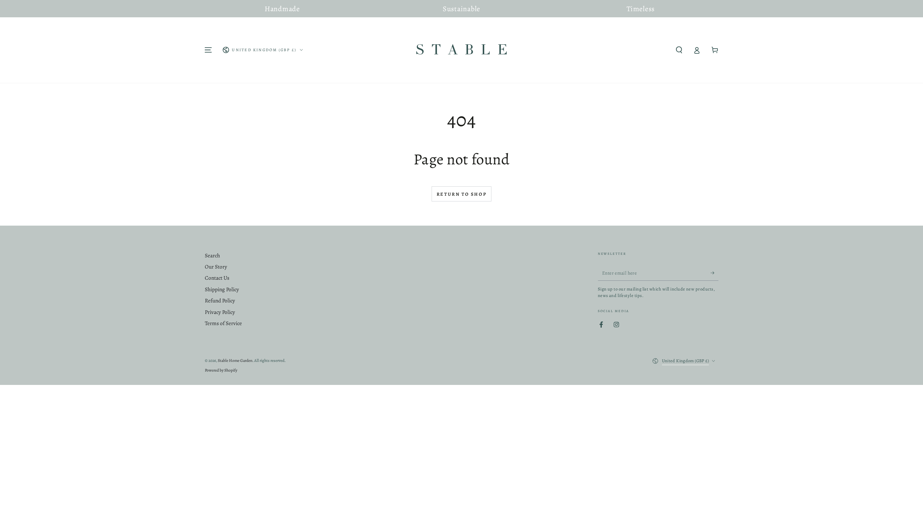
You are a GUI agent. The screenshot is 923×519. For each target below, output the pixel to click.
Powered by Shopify (221, 370)
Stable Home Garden (235, 360)
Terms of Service (223, 323)
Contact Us (217, 277)
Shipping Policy (222, 289)
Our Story (216, 266)
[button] (679, 50)
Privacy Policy (220, 312)
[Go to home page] (461, 50)
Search (212, 255)
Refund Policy (220, 300)
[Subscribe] (715, 272)
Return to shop (461, 194)
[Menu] (208, 50)
